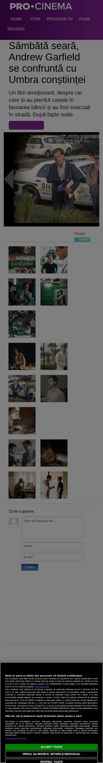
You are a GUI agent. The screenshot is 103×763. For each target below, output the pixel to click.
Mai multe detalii (42, 686)
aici (36, 703)
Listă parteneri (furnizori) (15, 738)
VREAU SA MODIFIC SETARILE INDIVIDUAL (51, 753)
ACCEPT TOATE (51, 746)
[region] (51, 712)
